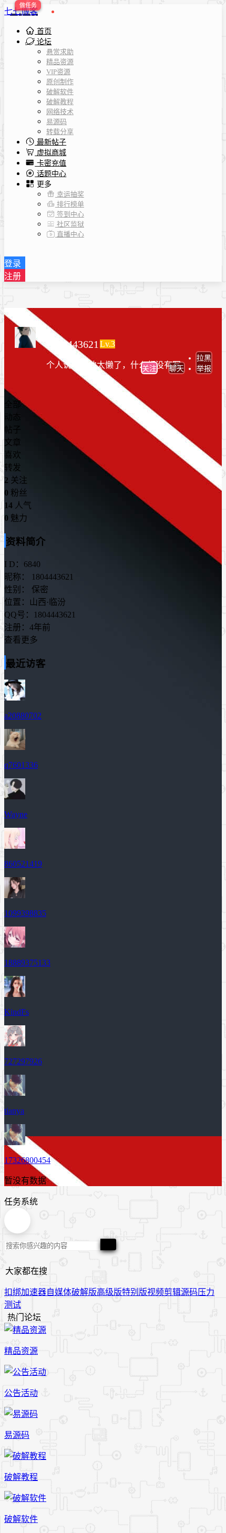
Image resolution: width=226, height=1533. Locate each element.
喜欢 (12, 454)
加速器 (33, 1292)
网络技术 (60, 112)
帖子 (12, 429)
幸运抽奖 (69, 194)
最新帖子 (50, 142)
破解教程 (60, 102)
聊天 (176, 369)
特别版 (134, 1292)
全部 (12, 404)
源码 (189, 1292)
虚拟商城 (50, 153)
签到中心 (69, 214)
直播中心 (69, 234)
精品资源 (60, 62)
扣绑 (12, 1292)
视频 (155, 1292)
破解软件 (60, 92)
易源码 (56, 122)
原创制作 (60, 82)
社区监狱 (69, 224)
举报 (204, 369)
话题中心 (50, 174)
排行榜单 (69, 204)
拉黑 (204, 358)
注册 (12, 276)
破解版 (84, 1292)
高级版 (109, 1292)
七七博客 (21, 11)
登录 (12, 263)
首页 (43, 31)
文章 (12, 442)
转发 (12, 467)
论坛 (43, 42)
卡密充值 (50, 163)
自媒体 (58, 1292)
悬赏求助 (60, 52)
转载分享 (60, 132)
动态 (12, 417)
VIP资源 (58, 72)
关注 (149, 369)
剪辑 (172, 1292)
